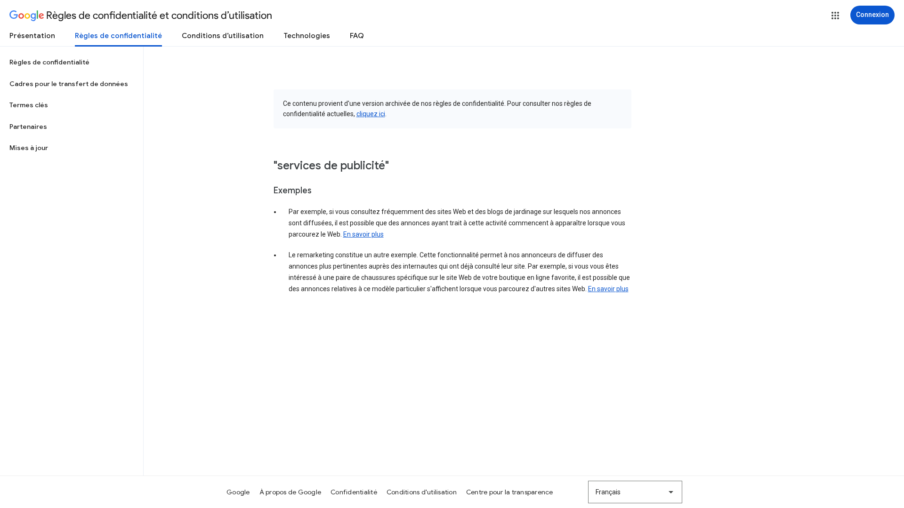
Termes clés (28, 105)
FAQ (357, 36)
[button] (835, 15)
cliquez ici (370, 114)
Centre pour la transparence (509, 492)
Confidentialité (354, 492)
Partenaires (28, 126)
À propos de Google (290, 492)
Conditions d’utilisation (223, 36)
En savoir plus (363, 234)
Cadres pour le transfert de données (68, 83)
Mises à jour (28, 147)
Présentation (32, 36)
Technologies (306, 36)
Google (238, 492)
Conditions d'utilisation (422, 492)
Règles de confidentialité (118, 36)
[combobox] (635, 492)
